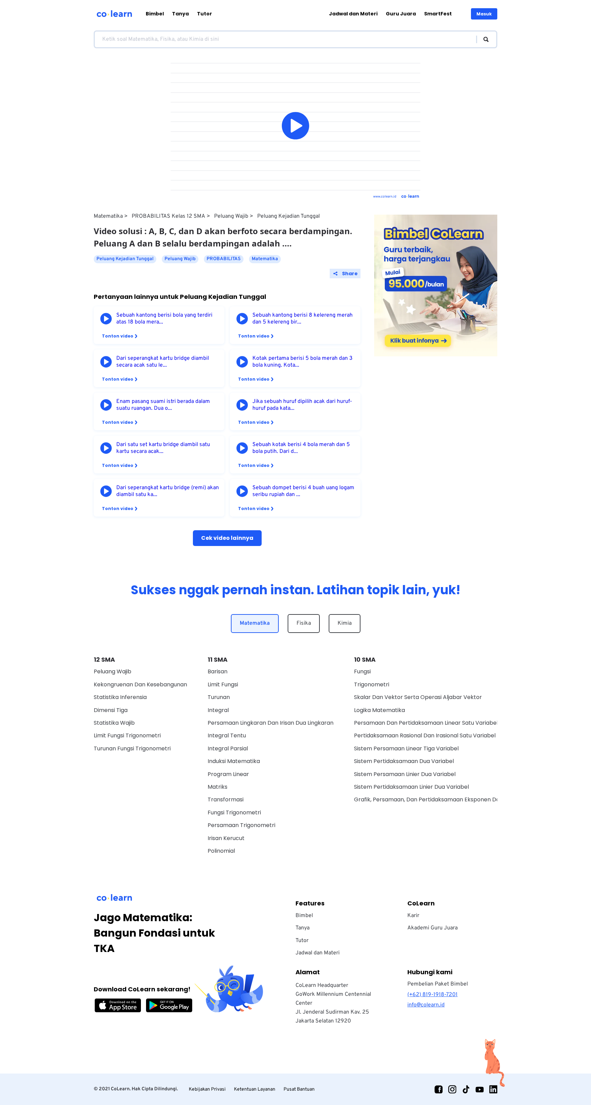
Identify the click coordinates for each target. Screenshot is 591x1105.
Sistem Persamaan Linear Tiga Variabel (406, 748)
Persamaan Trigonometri (241, 825)
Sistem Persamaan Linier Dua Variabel (405, 774)
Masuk (484, 14)
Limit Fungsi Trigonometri (127, 735)
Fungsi (362, 671)
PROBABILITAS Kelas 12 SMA (168, 216)
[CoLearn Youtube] (479, 1089)
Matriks (217, 787)
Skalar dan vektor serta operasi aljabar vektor (418, 697)
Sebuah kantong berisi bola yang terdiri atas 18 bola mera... (164, 319)
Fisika (304, 623)
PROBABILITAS (224, 259)
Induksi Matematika (234, 761)
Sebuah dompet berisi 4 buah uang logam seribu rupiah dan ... (303, 491)
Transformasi (226, 799)
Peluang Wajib (231, 216)
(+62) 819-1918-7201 (432, 994)
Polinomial (221, 851)
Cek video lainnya (227, 538)
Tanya (180, 13)
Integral (218, 710)
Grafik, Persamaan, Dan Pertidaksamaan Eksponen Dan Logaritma (443, 799)
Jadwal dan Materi (353, 13)
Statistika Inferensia (120, 697)
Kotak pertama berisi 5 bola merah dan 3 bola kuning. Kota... (302, 362)
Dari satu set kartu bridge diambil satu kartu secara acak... (163, 448)
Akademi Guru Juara (432, 928)
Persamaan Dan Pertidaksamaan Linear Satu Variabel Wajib (434, 723)
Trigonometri (371, 684)
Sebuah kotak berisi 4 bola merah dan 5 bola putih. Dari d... (301, 448)
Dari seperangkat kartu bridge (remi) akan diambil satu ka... (167, 491)
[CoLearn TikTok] (466, 1089)
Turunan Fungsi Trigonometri (132, 748)
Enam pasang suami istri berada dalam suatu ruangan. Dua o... (163, 405)
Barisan (217, 671)
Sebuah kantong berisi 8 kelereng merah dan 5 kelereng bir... (302, 319)
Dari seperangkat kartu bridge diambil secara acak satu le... (162, 362)
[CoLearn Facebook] (438, 1089)
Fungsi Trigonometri (234, 812)
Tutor (204, 13)
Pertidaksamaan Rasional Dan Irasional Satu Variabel (425, 735)
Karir (413, 915)
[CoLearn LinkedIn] (493, 1089)
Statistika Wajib (114, 723)
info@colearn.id (426, 1005)
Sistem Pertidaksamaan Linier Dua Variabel (411, 787)
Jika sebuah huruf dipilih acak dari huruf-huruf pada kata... (302, 405)
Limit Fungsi (223, 684)
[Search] (482, 39)
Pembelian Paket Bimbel (437, 984)
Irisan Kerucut (226, 838)
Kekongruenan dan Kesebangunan (140, 684)
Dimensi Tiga (111, 710)
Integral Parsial (228, 748)
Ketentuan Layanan (254, 1089)
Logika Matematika (379, 710)
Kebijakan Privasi (207, 1089)
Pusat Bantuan (299, 1089)
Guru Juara (401, 13)
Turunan (219, 697)
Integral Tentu (227, 735)
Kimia (345, 623)
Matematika (108, 216)
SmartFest (438, 13)
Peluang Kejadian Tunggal (288, 216)
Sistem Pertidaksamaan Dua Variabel (404, 761)
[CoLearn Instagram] (452, 1089)
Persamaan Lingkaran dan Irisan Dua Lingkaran (270, 723)
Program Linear (228, 774)
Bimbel (155, 13)
